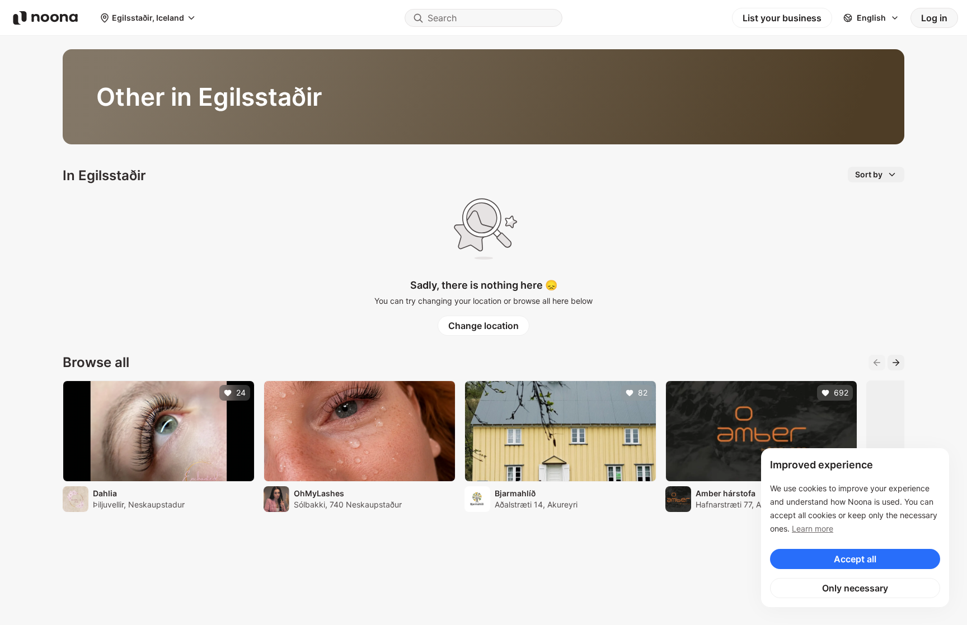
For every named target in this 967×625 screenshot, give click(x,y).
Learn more (812, 528)
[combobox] (483, 18)
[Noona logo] (45, 18)
